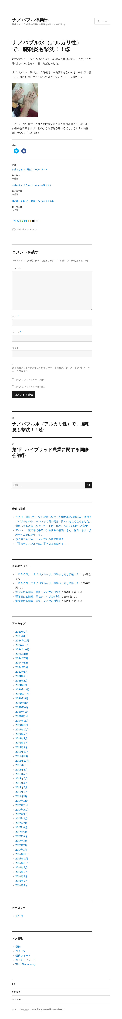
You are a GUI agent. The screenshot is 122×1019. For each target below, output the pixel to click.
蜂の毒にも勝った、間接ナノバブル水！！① (33, 201)
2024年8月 (21, 653)
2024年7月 (21, 658)
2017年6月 (21, 827)
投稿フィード (23, 955)
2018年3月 (21, 787)
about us (17, 999)
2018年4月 (21, 782)
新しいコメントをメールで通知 (30, 379)
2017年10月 (22, 809)
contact (16, 991)
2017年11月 (21, 805)
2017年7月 (21, 823)
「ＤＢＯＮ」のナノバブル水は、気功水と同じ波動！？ (47, 574)
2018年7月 (21, 774)
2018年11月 (21, 756)
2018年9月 (21, 765)
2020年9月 (21, 698)
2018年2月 (21, 791)
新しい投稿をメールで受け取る (30, 386)
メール (16, 332)
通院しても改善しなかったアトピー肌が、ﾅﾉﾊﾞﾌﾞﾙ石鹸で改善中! (51, 525)
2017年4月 (21, 836)
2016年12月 (22, 854)
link (14, 984)
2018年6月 (21, 778)
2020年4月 (21, 711)
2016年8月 (21, 871)
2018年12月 (22, 751)
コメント (16, 268)
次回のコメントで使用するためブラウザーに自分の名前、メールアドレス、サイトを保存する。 (51, 369)
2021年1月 (21, 685)
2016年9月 (21, 867)
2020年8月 (21, 702)
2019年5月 (21, 747)
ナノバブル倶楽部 (30, 19)
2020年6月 (21, 707)
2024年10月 (22, 649)
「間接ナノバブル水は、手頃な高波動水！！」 (42, 543)
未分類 (19, 915)
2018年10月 (22, 760)
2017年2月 (21, 845)
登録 (17, 946)
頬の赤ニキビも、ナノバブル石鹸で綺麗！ (39, 539)
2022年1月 (21, 671)
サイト (15, 347)
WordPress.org (24, 964)
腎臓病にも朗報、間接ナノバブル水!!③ (37, 592)
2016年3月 (21, 885)
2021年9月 (21, 676)
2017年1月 (21, 849)
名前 (15, 316)
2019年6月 (21, 742)
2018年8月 (21, 769)
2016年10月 (22, 863)
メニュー (102, 21)
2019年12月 (22, 720)
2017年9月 (21, 814)
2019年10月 (22, 729)
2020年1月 (21, 716)
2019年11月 (21, 725)
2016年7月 (21, 876)
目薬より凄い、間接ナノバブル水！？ (29, 169)
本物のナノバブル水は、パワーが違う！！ (31, 185)
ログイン (20, 951)
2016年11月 (21, 858)
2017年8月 (21, 818)
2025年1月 (21, 636)
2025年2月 (21, 631)
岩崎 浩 (20, 229)
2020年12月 (22, 689)
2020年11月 (22, 693)
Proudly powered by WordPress (48, 1009)
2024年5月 (21, 667)
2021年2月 (21, 680)
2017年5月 (21, 831)
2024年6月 (21, 662)
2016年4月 (21, 880)
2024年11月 (22, 645)
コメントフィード (25, 959)
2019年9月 (21, 734)
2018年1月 (21, 796)
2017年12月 (21, 800)
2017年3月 (21, 840)
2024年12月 (22, 640)
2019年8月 (21, 738)
